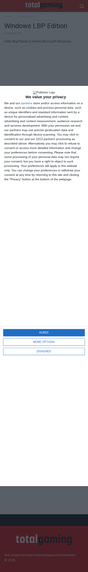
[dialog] (44, 286)
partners (26, 103)
